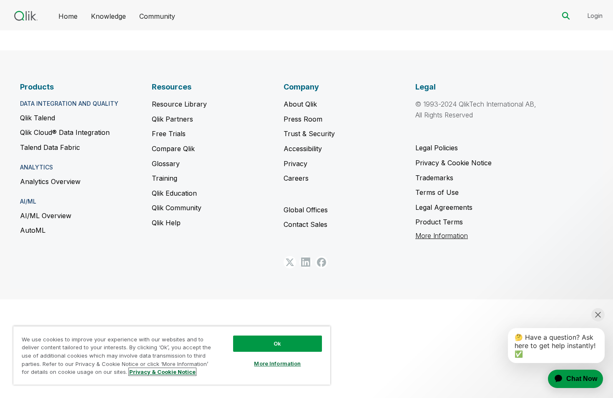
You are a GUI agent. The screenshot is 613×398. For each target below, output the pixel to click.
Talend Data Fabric (50, 147)
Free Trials (169, 133)
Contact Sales (305, 224)
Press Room (303, 119)
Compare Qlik (173, 148)
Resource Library (179, 104)
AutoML (32, 230)
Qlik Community (176, 208)
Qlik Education (174, 193)
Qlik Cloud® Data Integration (65, 132)
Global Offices (306, 210)
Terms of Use (437, 192)
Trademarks (434, 178)
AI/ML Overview (45, 215)
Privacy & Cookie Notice (453, 163)
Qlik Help (166, 223)
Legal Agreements (443, 207)
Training (164, 178)
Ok (277, 343)
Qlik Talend (37, 118)
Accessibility (303, 148)
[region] (171, 355)
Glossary (166, 163)
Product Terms (439, 222)
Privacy (295, 163)
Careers (296, 178)
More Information (441, 236)
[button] (290, 262)
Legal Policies (436, 148)
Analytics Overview (50, 181)
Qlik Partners (172, 119)
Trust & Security (309, 133)
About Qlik (300, 104)
